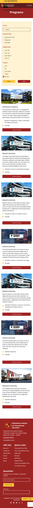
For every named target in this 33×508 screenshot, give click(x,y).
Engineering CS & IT (10, 37)
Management (8, 40)
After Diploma (8, 55)
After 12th (7, 53)
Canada (6, 74)
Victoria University (8, 246)
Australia (7, 76)
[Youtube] (16, 503)
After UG (7, 58)
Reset (8, 81)
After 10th (7, 50)
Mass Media (7, 42)
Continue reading (16, 129)
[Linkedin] (13, 503)
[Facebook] (11, 503)
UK (5, 68)
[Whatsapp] (22, 503)
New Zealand (8, 71)
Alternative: (6, 489)
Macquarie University (9, 386)
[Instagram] (19, 503)
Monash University (8, 153)
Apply (24, 81)
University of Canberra (10, 107)
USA (6, 66)
